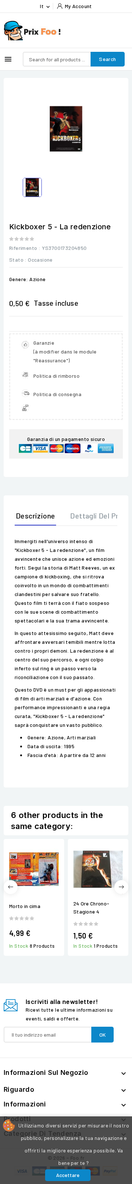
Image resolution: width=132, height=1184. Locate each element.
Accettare (68, 1175)
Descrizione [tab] (35, 515)
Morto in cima (24, 906)
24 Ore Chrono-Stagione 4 (91, 907)
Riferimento (23, 248)
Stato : (18, 259)
